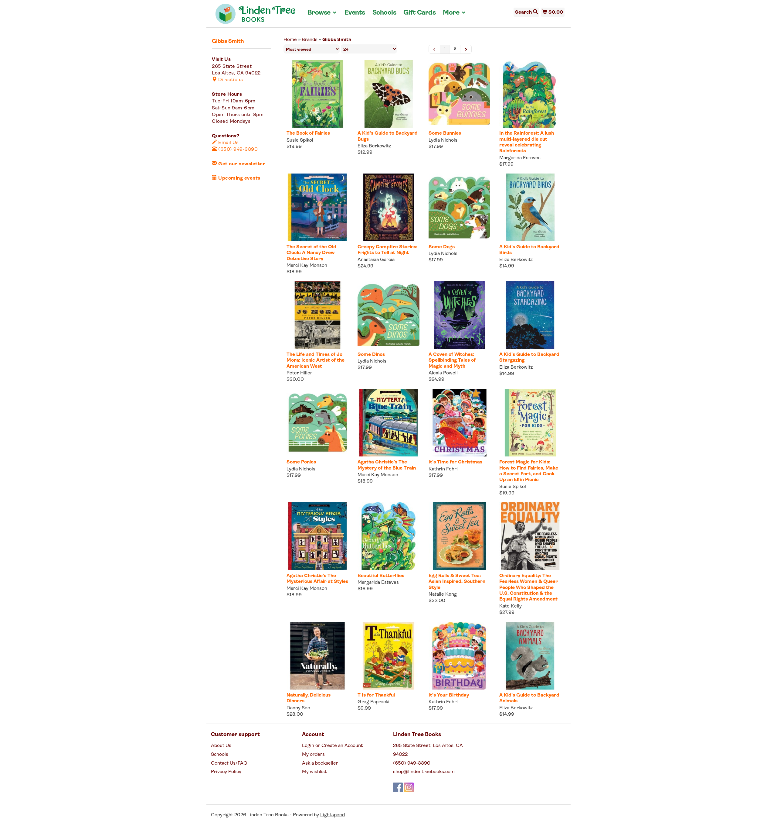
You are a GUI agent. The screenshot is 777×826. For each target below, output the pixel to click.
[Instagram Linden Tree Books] (409, 787)
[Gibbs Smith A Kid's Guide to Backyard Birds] (530, 207)
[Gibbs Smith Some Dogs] (459, 207)
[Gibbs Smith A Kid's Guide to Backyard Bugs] (388, 94)
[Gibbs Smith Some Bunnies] (459, 94)
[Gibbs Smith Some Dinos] (388, 315)
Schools (384, 12)
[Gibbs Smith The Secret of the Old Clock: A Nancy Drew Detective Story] (317, 207)
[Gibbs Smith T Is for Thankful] (388, 656)
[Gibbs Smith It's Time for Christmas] (459, 422)
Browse (322, 12)
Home (290, 39)
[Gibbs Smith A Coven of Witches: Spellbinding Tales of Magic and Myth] (459, 315)
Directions (230, 79)
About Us (221, 745)
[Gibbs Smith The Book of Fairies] (317, 94)
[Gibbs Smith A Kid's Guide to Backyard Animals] (530, 656)
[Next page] (465, 49)
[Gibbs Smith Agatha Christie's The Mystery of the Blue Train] (388, 422)
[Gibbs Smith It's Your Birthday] (459, 656)
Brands (309, 39)
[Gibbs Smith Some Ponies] (317, 422)
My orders (313, 754)
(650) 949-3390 (237, 149)
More (454, 12)
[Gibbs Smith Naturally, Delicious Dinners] (317, 656)
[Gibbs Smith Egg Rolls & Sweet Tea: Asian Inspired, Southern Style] (459, 536)
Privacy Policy (226, 771)
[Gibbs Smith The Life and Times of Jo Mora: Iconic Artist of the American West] (317, 315)
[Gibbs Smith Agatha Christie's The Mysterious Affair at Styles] (317, 536)
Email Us (228, 142)
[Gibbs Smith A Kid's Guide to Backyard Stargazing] (530, 315)
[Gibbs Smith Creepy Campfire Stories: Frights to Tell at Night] (388, 207)
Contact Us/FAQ (229, 763)
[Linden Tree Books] (255, 16)
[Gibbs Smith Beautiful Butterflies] (388, 536)
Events (354, 12)
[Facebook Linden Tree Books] (398, 787)
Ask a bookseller (320, 763)
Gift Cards (419, 12)
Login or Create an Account (332, 745)
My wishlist (314, 771)
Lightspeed (332, 815)
